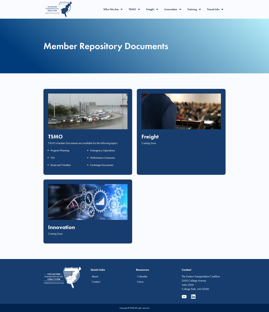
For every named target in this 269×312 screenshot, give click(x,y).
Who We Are (111, 9)
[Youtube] (184, 296)
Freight (150, 9)
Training (192, 9)
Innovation (170, 9)
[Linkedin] (193, 296)
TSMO (132, 9)
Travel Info (213, 9)
